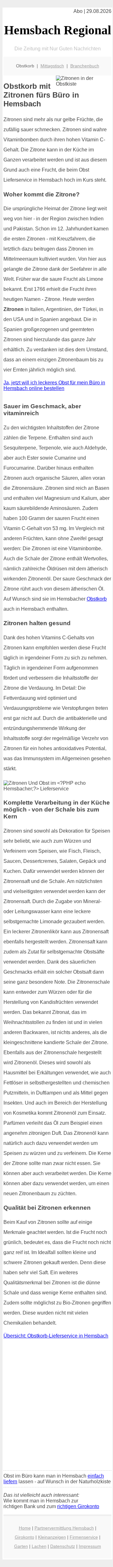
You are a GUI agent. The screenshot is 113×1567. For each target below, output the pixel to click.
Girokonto (24, 1537)
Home (25, 1527)
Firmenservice (84, 1537)
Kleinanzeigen (52, 1537)
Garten (21, 1546)
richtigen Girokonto (78, 1506)
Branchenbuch (84, 65)
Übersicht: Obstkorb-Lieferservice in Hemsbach (55, 1335)
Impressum (90, 1546)
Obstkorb (97, 599)
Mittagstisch (52, 65)
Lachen (39, 1546)
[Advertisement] (56, 1406)
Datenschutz (62, 1546)
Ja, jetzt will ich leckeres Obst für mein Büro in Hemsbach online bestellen (54, 385)
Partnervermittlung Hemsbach (64, 1527)
